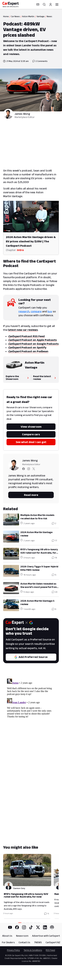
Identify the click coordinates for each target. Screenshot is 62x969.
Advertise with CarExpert (46, 935)
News (49, 16)
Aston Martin (28, 16)
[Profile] (50, 4)
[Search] (44, 4)
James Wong (22, 113)
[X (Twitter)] (38, 927)
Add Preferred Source (33, 657)
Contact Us (24, 942)
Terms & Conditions (33, 950)
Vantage (41, 16)
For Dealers (8, 942)
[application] (31, 216)
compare (36, 311)
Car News (15, 16)
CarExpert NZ (53, 942)
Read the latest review (42, 377)
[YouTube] (10, 927)
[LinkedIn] (45, 927)
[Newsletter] (38, 4)
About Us (7, 935)
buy (50, 311)
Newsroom (22, 935)
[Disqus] (31, 717)
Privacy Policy (13, 950)
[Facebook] (17, 927)
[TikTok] (31, 927)
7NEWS (38, 942)
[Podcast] (52, 927)
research (23, 311)
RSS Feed (50, 950)
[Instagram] (24, 927)
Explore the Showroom (12, 377)
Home (6, 16)
